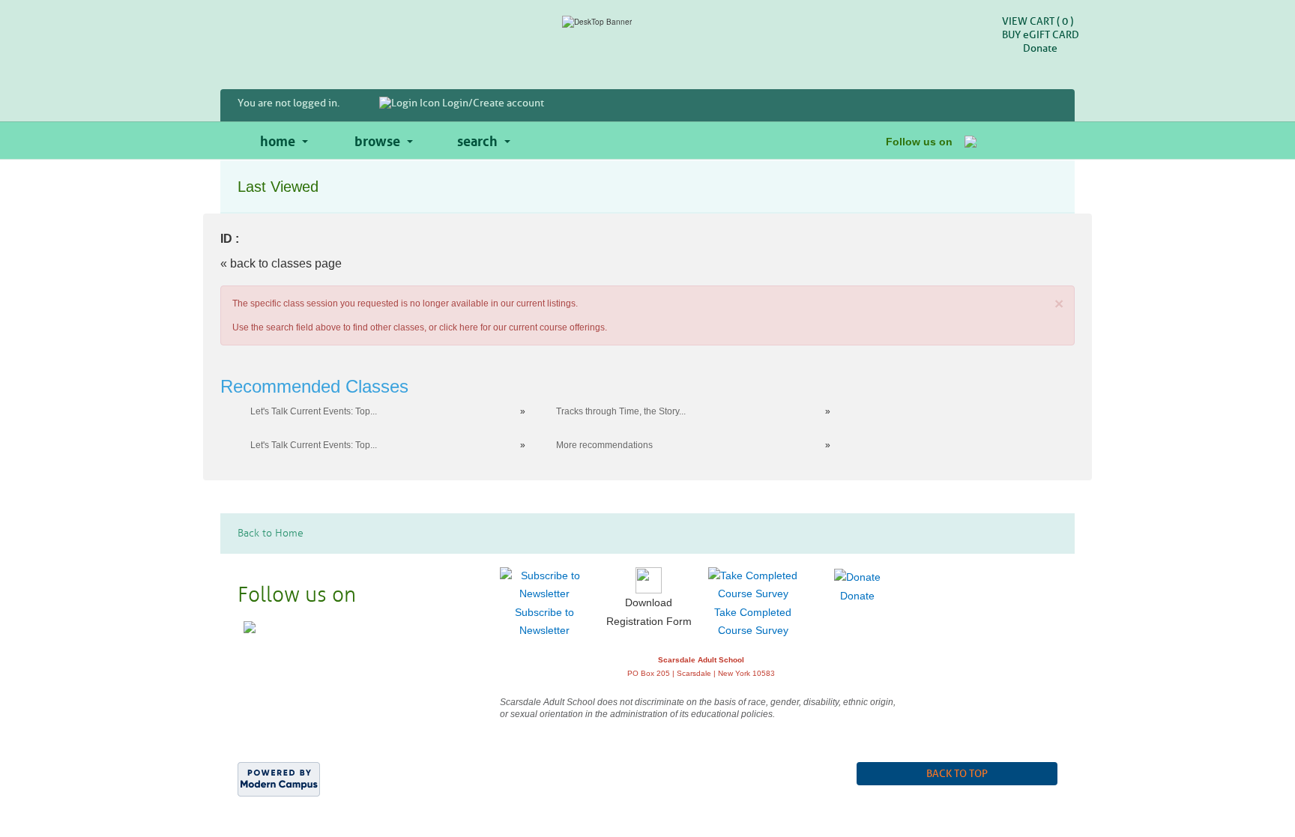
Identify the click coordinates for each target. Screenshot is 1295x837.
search (477, 139)
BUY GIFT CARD (1040, 34)
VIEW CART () (1037, 21)
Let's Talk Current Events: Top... (313, 411)
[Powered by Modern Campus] (279, 778)
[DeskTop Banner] (647, 21)
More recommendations (604, 445)
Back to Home (271, 533)
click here (458, 327)
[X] (988, 140)
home (277, 139)
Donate (1040, 48)
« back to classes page (281, 263)
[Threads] (1026, 140)
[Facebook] (970, 140)
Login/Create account (492, 103)
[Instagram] (1007, 140)
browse (377, 139)
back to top (957, 773)
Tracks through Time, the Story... (621, 411)
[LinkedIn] (1045, 140)
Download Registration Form (649, 611)
